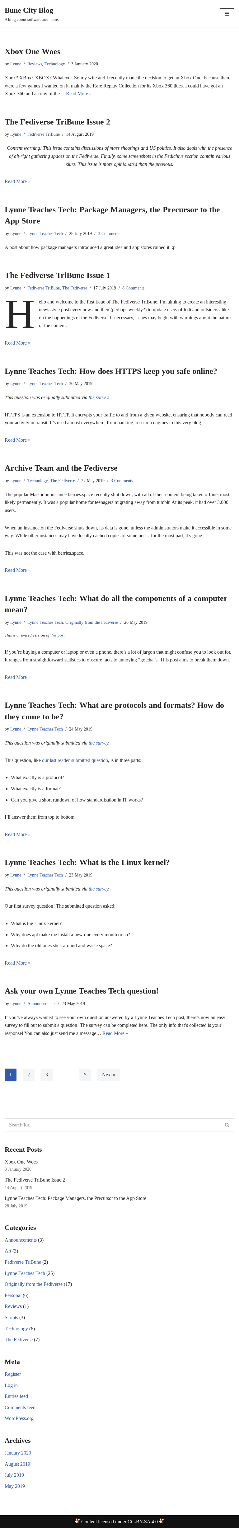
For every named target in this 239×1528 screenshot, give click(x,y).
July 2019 (14, 1475)
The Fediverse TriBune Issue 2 (57, 121)
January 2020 (18, 1452)
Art (8, 1250)
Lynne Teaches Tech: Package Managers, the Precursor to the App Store (75, 1198)
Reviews (34, 63)
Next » (108, 1074)
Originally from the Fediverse (91, 622)
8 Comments (133, 287)
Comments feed (20, 1407)
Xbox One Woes (32, 51)
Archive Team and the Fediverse (61, 468)
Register (13, 1374)
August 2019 (17, 1464)
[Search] (227, 1124)
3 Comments (109, 233)
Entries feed (16, 1396)
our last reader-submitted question (75, 760)
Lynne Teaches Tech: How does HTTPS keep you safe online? (111, 371)
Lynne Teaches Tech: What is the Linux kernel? (87, 862)
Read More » (79, 93)
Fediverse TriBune (43, 134)
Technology (55, 63)
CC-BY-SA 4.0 (143, 1521)
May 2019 (15, 1486)
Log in (11, 1385)
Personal (13, 1295)
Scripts (11, 1317)
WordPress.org (19, 1418)
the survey (98, 397)
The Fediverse (74, 287)
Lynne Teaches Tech (45, 233)
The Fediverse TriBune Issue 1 (57, 275)
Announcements (41, 1003)
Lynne (15, 63)
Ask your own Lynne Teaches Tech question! (82, 990)
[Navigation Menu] (227, 13)
